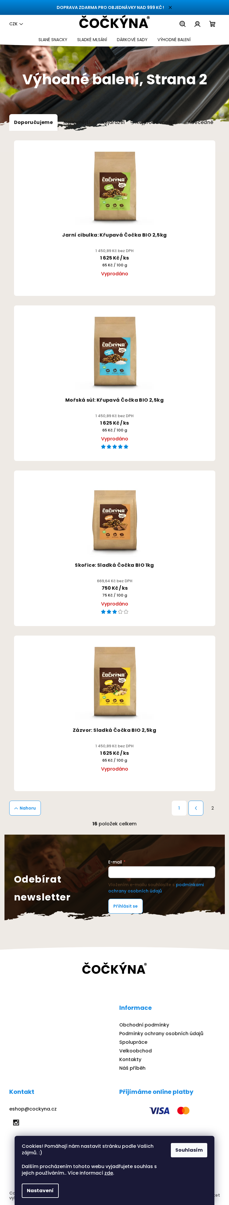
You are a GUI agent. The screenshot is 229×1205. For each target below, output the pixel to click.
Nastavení (40, 1190)
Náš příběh (132, 1068)
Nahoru (28, 808)
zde (108, 1173)
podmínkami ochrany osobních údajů (156, 888)
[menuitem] (53, 39)
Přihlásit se (125, 906)
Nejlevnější (77, 122)
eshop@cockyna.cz (33, 1108)
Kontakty (130, 1059)
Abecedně (200, 122)
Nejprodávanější (156, 122)
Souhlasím (189, 1150)
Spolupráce (133, 1042)
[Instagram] (16, 1122)
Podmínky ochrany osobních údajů (161, 1033)
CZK (13, 24)
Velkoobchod (135, 1050)
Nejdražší (113, 122)
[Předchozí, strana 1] (195, 808)
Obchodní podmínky (144, 1024)
